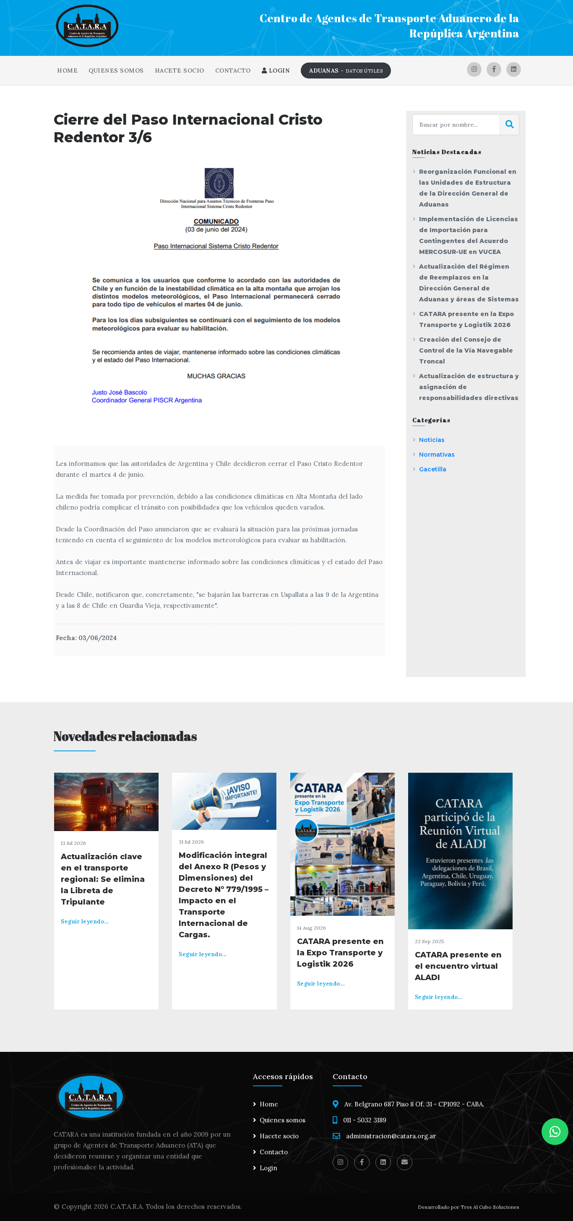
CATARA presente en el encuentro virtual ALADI (458, 966)
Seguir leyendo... (85, 921)
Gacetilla (432, 469)
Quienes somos (116, 70)
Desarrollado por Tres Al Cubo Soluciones (468, 1207)
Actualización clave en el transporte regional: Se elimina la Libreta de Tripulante (103, 879)
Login (278, 70)
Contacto (233, 70)
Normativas (437, 454)
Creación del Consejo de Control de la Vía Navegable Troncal (466, 350)
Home (67, 70)
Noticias (432, 440)
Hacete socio (179, 70)
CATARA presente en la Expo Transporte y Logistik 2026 (340, 953)
